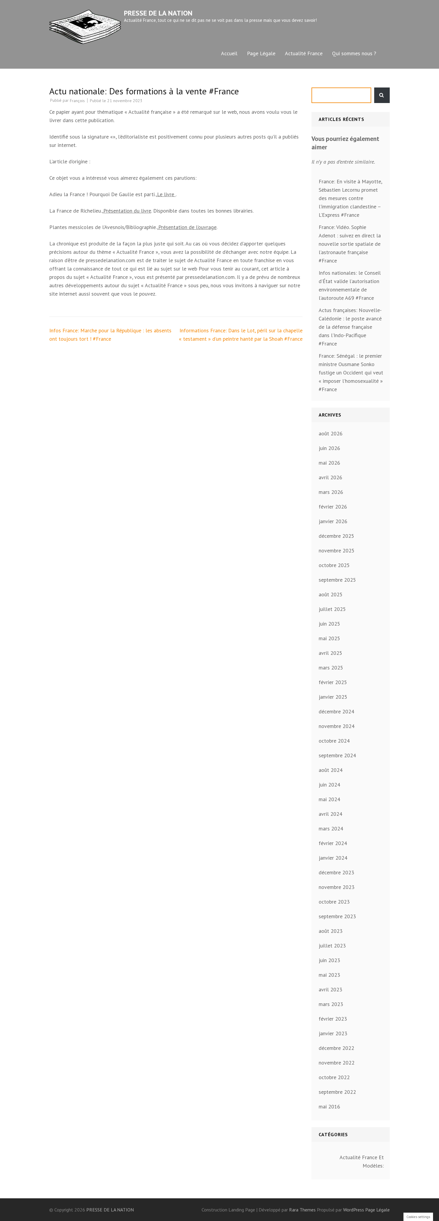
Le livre (166, 194)
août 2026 (331, 433)
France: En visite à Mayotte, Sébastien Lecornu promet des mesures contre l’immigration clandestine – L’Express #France (350, 198)
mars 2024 (331, 828)
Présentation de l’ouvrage (187, 227)
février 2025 (333, 682)
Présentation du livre (127, 210)
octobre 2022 (334, 1077)
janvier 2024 (333, 857)
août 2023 (331, 930)
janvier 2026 (333, 521)
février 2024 (333, 843)
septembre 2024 (337, 755)
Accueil (229, 53)
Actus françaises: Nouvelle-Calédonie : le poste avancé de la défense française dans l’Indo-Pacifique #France (350, 327)
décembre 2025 (336, 535)
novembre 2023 (336, 887)
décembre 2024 (336, 711)
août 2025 (331, 594)
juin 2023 (329, 960)
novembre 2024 (336, 726)
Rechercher (382, 95)
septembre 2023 (337, 916)
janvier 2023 (333, 1033)
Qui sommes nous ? (354, 53)
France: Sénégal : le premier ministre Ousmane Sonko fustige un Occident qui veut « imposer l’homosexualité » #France (351, 372)
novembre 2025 (336, 550)
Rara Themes (303, 1210)
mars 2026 (331, 492)
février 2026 (333, 506)
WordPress (353, 1210)
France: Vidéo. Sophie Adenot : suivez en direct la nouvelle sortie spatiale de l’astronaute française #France (350, 244)
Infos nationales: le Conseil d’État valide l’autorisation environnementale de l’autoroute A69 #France (350, 285)
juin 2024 (329, 784)
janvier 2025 (333, 696)
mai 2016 (329, 1106)
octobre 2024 (334, 740)
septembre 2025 (337, 579)
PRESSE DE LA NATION (158, 13)
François (77, 100)
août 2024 (331, 770)
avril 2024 (330, 813)
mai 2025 (329, 638)
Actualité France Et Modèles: (362, 1161)
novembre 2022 (336, 1062)
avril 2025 (330, 652)
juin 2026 (329, 448)
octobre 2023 (334, 901)
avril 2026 (330, 477)
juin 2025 (329, 623)
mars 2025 (331, 667)
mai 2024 (329, 799)
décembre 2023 (336, 872)
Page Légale (261, 53)
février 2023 (333, 1018)
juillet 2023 (332, 945)
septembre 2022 (337, 1091)
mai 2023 (329, 974)
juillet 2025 (332, 609)
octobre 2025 (334, 565)
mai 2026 (329, 462)
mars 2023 (331, 1004)
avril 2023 (330, 989)
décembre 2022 (336, 1048)
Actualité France (304, 53)
